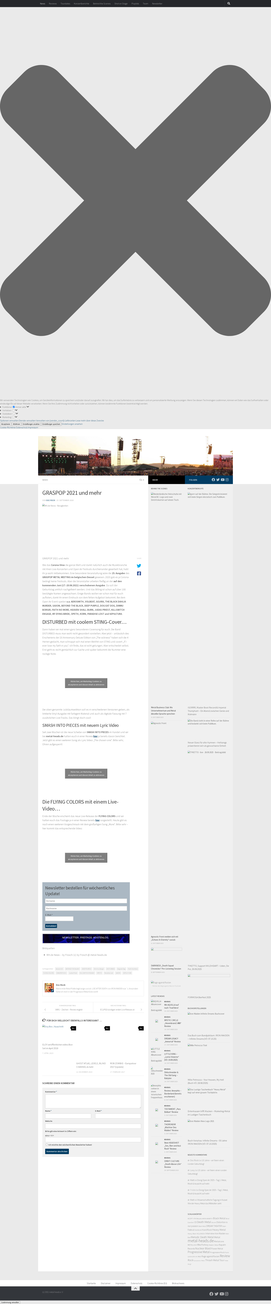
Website (48, 1121)
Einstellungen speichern (51, 424)
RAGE (199, 1256)
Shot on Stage (121, 3)
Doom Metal (202, 1226)
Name (48, 1111)
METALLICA (192, 1245)
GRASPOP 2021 (61, 973)
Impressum (33, 427)
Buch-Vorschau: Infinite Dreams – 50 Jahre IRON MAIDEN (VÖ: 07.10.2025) (207, 1142)
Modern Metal (213, 1245)
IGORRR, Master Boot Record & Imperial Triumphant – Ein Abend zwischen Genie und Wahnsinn (208, 711)
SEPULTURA (127, 973)
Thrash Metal (212, 1260)
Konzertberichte (81, 3)
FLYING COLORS (48, 973)
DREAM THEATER (214, 1226)
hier (95, 736)
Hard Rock (207, 1229)
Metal (217, 1237)
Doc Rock (50, 500)
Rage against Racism (210, 1256)
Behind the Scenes (102, 3)
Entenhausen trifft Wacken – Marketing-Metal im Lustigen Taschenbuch (209, 1113)
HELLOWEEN (200, 1234)
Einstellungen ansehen (31, 424)
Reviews (53, 3)
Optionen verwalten (9, 420)
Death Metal (204, 1222)
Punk (227, 1252)
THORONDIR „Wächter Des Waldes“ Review (171, 1127)
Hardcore (198, 1230)
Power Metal (217, 1248)
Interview (210, 1233)
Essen (224, 1226)
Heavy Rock (192, 1234)
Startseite (91, 1283)
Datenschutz (22, 427)
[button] (135, 200)
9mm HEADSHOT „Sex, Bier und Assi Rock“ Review (172, 1145)
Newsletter (157, 3)
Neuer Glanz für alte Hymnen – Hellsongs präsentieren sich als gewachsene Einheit (207, 744)
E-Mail (49, 915)
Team (145, 3)
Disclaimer (106, 1283)
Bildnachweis (178, 1283)
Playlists (135, 3)
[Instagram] (227, 479)
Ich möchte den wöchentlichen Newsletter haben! (70, 1145)
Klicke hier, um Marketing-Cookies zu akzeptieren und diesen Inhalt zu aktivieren (86, 683)
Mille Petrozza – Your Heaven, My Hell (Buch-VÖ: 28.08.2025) (206, 1081)
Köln (227, 1234)
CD (195, 1222)
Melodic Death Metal (202, 1237)
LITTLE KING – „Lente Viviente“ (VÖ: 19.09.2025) (171, 1057)
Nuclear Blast (203, 1248)
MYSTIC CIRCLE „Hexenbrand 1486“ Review (172, 1023)
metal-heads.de (201, 1240)
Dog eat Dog (121, 969)
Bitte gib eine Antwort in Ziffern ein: (61, 1131)
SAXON (118, 973)
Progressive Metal (199, 1252)
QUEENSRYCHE (192, 1257)
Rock (190, 1260)
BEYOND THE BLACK (72, 969)
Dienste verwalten (27, 420)
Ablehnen (16, 424)
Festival (191, 1229)
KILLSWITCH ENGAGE (87, 973)
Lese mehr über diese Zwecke (90, 420)
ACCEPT (190, 1218)
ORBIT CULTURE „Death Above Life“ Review (172, 1164)
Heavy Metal (219, 1229)
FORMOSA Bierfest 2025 (199, 997)
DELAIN (213, 1222)
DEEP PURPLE (86, 969)
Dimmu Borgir (99, 969)
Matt (192, 1180)
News (42, 3)
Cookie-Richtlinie (8, 427)
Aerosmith (59, 969)
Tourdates (65, 3)
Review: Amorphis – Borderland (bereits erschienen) (173, 1093)
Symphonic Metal (199, 1261)
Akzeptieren (5, 424)
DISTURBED (111, 969)
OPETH (99, 973)
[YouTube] (222, 479)
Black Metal (219, 1218)
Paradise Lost (108, 973)
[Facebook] (213, 479)
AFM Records (197, 1218)
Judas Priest (73, 973)
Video (226, 1261)
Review (225, 1256)
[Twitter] (218, 479)
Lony (192, 1170)
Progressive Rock (217, 1252)
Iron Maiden (220, 1233)
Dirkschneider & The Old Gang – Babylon (171, 1075)
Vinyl (189, 1264)
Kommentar (51, 1091)
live (189, 1237)
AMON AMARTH (207, 1218)
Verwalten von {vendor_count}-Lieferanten (56, 420)
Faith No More (133, 969)
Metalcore (219, 1241)
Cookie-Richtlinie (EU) (157, 1283)
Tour (221, 1260)
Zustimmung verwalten (10, 1302)
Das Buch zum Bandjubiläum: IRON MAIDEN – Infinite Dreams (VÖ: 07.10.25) (209, 1037)
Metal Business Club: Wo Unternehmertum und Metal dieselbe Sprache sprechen (163, 710)
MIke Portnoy (202, 1244)
